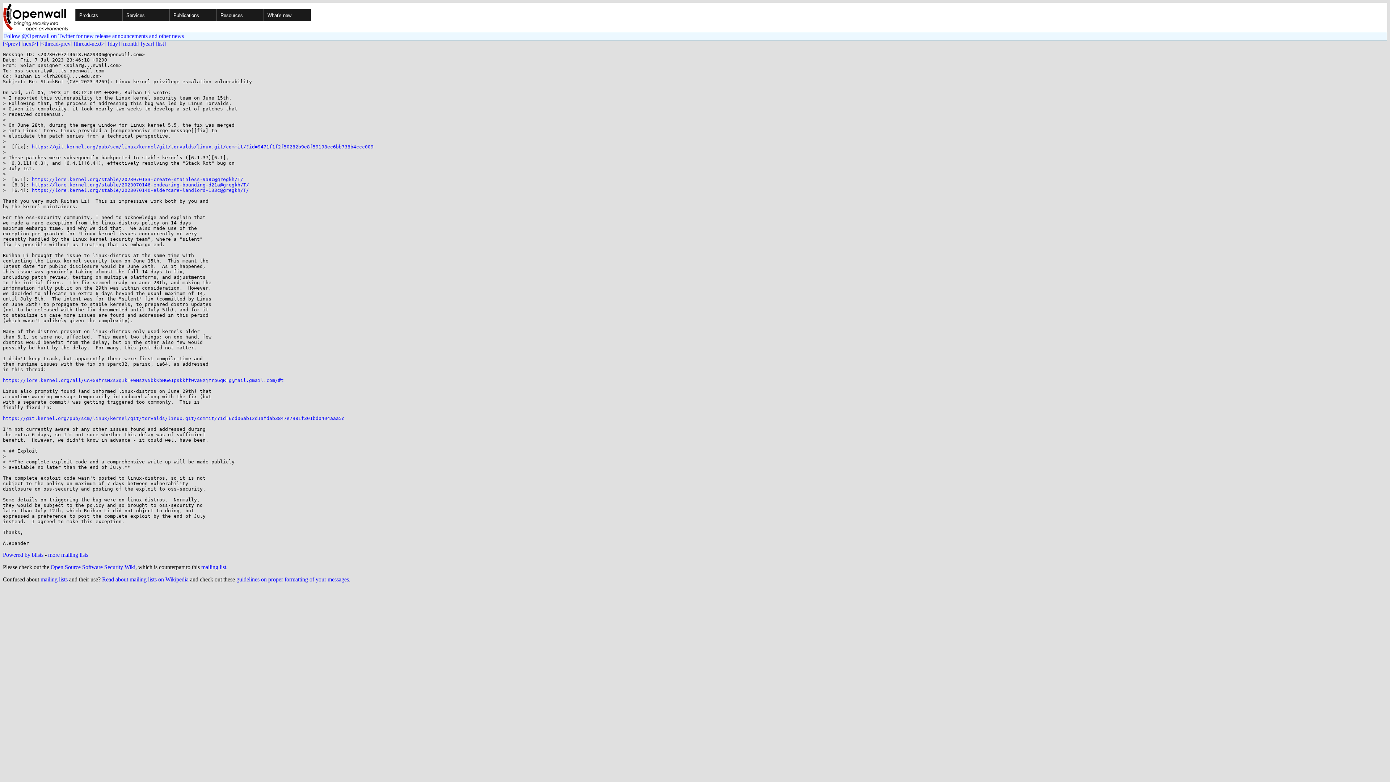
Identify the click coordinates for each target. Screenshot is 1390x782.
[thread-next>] (90, 44)
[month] (130, 44)
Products (88, 15)
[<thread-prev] (55, 44)
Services (135, 15)
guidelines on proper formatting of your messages (292, 579)
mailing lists (54, 579)
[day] (114, 44)
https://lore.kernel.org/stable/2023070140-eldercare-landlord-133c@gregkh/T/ (140, 190)
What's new (279, 15)
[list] (161, 44)
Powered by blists (23, 555)
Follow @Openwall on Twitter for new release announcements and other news (94, 36)
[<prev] (11, 44)
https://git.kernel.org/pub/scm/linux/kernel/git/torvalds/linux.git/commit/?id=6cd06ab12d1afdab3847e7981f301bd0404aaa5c (174, 418)
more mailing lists (68, 555)
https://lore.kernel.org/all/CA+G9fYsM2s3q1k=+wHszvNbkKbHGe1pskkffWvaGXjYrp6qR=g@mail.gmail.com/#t (143, 380)
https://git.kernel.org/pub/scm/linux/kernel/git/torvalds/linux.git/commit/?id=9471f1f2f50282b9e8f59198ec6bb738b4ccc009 (203, 147)
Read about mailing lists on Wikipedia (145, 579)
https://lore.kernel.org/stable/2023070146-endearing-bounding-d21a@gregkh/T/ (140, 185)
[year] (147, 44)
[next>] (29, 44)
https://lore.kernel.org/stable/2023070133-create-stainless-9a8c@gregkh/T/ (137, 179)
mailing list (213, 567)
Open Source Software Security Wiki (93, 567)
